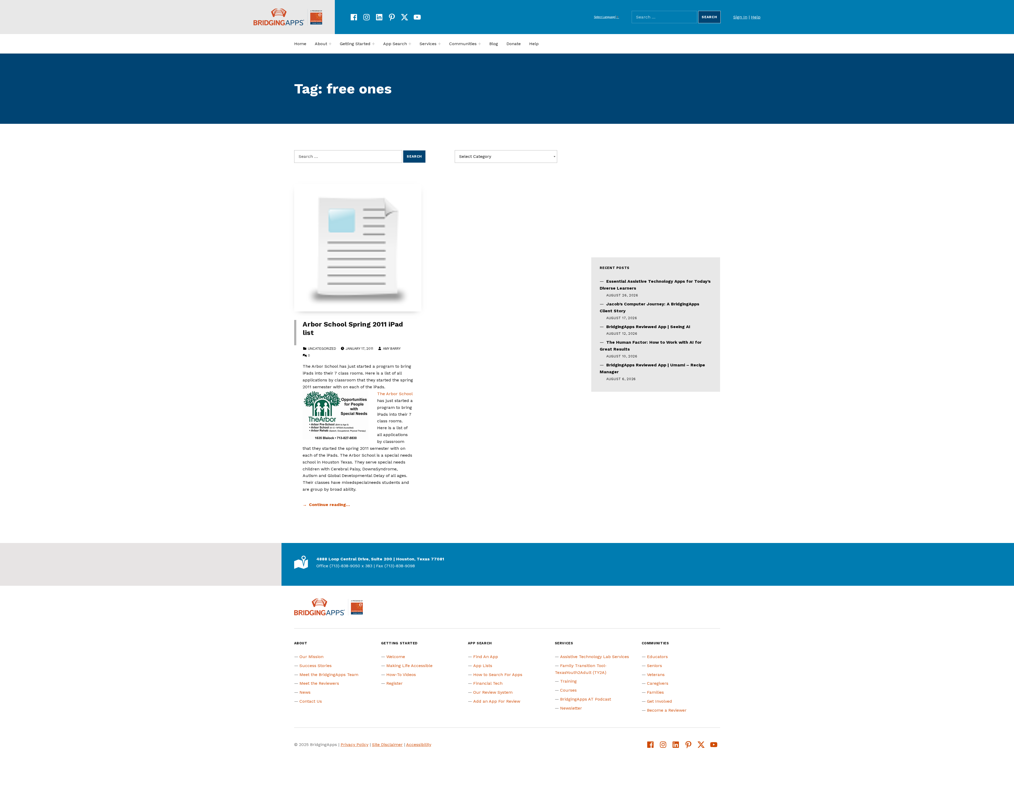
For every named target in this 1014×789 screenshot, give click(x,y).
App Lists (482, 665)
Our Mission (311, 656)
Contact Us (310, 701)
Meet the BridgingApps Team (328, 674)
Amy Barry (391, 349)
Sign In (740, 17)
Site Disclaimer (387, 744)
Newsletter (571, 708)
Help (755, 17)
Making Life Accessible (409, 665)
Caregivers (657, 683)
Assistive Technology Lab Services (594, 656)
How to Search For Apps (497, 674)
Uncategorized (322, 349)
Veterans (656, 674)
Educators (657, 656)
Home (300, 43)
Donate (513, 43)
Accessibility (418, 744)
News (305, 692)
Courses (568, 690)
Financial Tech (488, 683)
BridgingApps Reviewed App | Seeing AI (648, 326)
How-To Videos (401, 674)
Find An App (485, 656)
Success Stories (315, 665)
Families (655, 692)
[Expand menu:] (330, 43)
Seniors (654, 665)
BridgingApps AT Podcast (585, 699)
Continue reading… (329, 504)
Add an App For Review (496, 701)
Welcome (395, 656)
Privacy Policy (354, 744)
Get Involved (659, 701)
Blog (493, 43)
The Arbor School (394, 393)
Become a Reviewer (667, 710)
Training (568, 681)
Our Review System (493, 692)
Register (394, 683)
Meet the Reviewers (319, 683)
